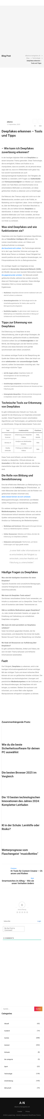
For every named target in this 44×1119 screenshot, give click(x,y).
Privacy (28, 1111)
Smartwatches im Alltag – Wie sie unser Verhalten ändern (18, 882)
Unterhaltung (22, 1081)
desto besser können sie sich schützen (16, 497)
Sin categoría (22, 1059)
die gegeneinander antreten (12, 275)
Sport (22, 1066)
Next (32, 878)
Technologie (22, 1074)
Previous (13, 868)
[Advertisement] (22, 31)
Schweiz (22, 1052)
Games (22, 1038)
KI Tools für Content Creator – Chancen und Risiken (26, 872)
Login (39, 921)
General (22, 1045)
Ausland (22, 1031)
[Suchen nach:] (18, 1009)
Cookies (19, 1111)
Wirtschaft (22, 1088)
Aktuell (22, 1023)
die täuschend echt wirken (11, 248)
